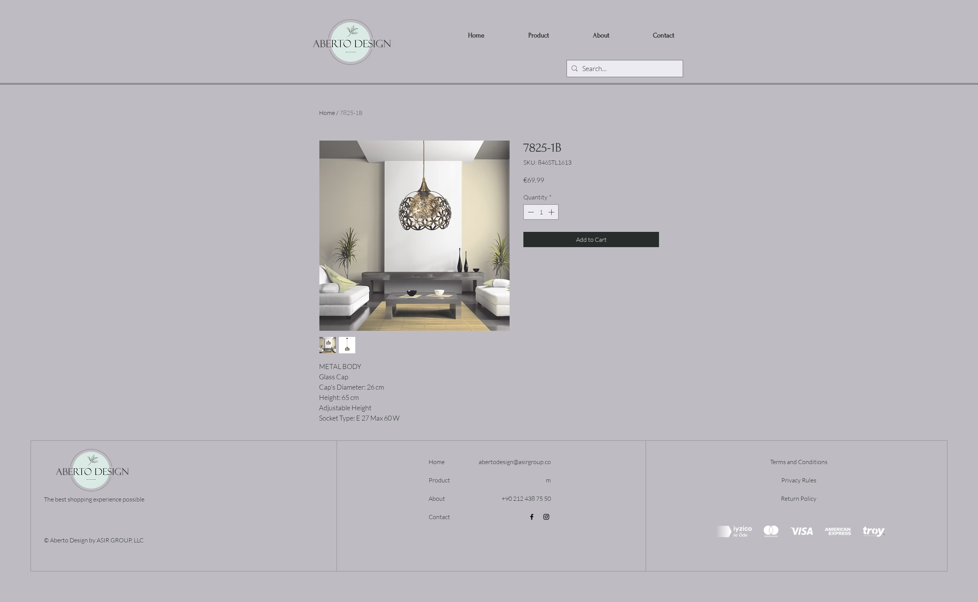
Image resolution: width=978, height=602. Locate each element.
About (437, 498)
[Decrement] (530, 212)
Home (327, 113)
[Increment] (552, 212)
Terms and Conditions (798, 462)
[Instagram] (546, 517)
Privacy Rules (798, 480)
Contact (439, 517)
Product (439, 480)
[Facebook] (532, 517)
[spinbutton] (541, 212)
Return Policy (798, 498)
